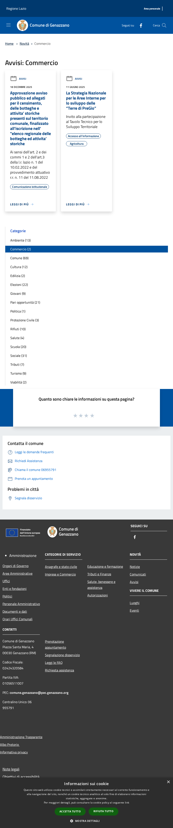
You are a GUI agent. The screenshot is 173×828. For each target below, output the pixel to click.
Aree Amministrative (17, 573)
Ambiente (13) (20, 240)
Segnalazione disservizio (62, 654)
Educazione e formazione (105, 566)
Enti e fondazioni (15, 588)
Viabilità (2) (18, 382)
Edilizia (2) (17, 275)
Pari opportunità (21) (25, 302)
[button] (86, 821)
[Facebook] (139, 25)
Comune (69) (19, 258)
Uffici (6, 581)
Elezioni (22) (19, 284)
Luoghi (134, 602)
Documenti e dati (15, 611)
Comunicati (138, 574)
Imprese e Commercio (60, 574)
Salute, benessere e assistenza (101, 584)
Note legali (11, 769)
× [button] (168, 782)
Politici (7, 596)
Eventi (134, 610)
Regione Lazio (16, 8)
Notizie (135, 566)
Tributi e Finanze (99, 574)
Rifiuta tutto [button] (103, 811)
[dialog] (86, 803)
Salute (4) (17, 337)
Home (9, 43)
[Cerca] (164, 25)
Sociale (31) (18, 355)
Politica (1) (17, 311)
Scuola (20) (18, 346)
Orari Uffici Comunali (17, 619)
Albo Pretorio (10, 744)
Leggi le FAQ (54, 662)
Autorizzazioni (97, 595)
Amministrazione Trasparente (21, 736)
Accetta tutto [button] (70, 811)
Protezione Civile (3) (24, 320)
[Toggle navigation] (8, 24)
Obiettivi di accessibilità (21, 777)
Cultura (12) (18, 266)
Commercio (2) (20, 249)
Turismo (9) (18, 373)
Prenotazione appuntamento (55, 644)
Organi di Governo (15, 565)
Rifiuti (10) (18, 328)
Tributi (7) (17, 364)
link (127, 802)
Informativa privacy (14, 752)
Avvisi (22, 79)
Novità (24, 43)
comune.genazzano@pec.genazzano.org (39, 692)
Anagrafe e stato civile (61, 566)
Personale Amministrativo (21, 603)
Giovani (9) (18, 293)
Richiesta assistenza (59, 670)
